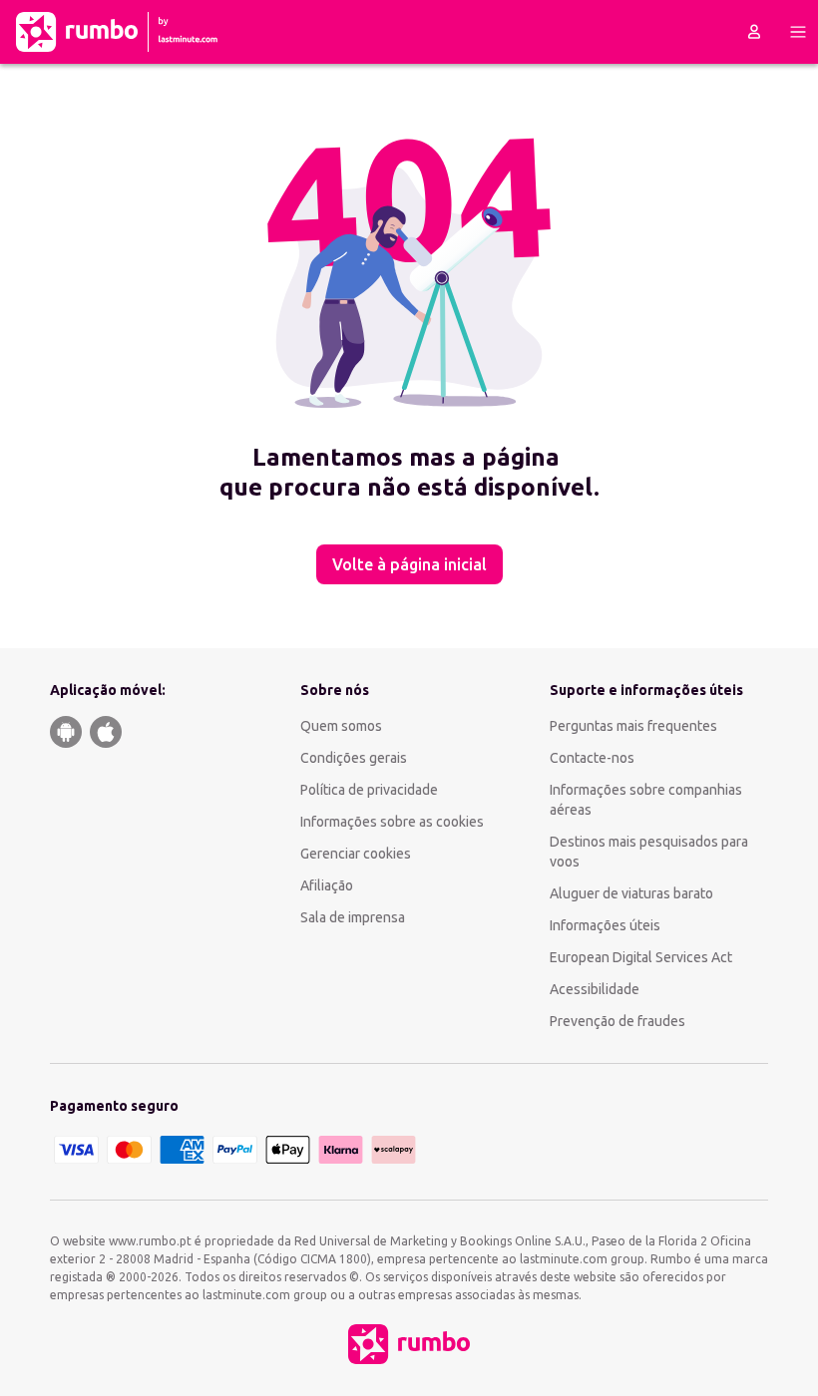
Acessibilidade (594, 989)
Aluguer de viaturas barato (631, 893)
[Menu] (798, 32)
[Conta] (754, 32)
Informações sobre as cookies (392, 822)
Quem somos (341, 726)
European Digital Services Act (641, 957)
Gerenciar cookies (355, 854)
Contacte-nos (592, 758)
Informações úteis (605, 925)
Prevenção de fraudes (617, 1021)
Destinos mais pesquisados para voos (649, 852)
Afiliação (326, 885)
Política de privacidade (369, 790)
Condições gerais (353, 758)
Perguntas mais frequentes (633, 726)
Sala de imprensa (352, 917)
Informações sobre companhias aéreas (646, 800)
